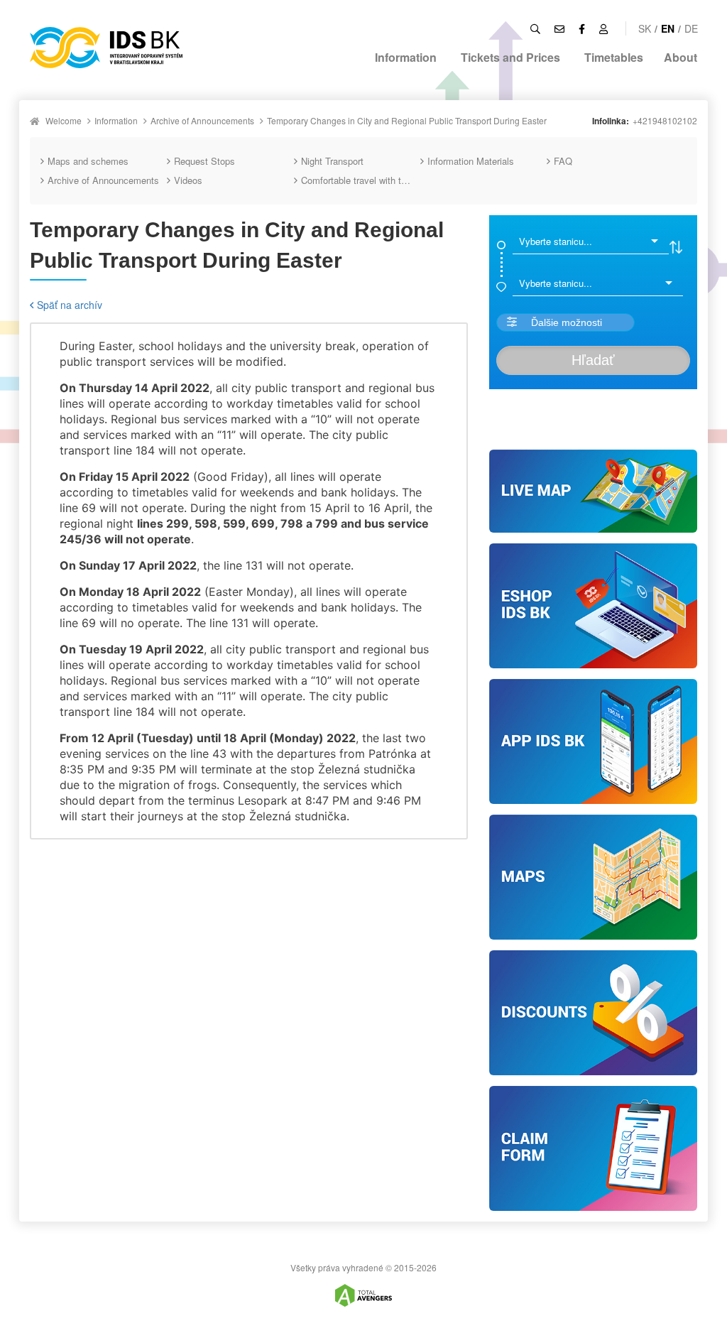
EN (667, 28)
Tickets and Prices (510, 57)
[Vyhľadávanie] (535, 28)
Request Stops (204, 161)
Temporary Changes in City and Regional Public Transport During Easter (407, 120)
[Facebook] (582, 28)
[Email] (559, 28)
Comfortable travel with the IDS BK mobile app (360, 180)
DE (691, 28)
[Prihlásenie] (603, 28)
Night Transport (332, 161)
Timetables (613, 57)
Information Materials (470, 161)
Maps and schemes (88, 161)
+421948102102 (665, 120)
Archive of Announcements (202, 120)
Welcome (63, 120)
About (680, 57)
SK (644, 28)
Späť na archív (69, 305)
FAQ (563, 161)
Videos (188, 180)
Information (406, 57)
